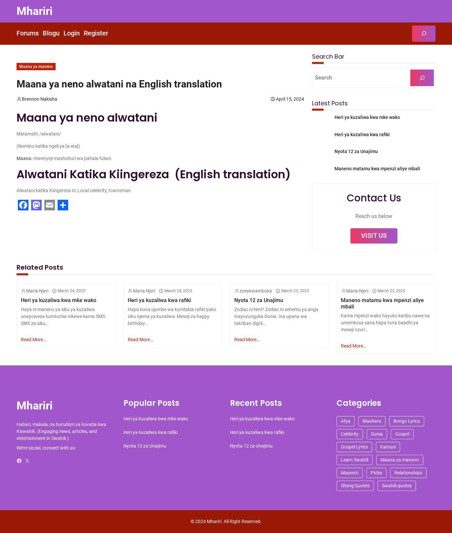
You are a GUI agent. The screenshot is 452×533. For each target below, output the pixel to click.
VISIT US (374, 236)
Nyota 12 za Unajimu (356, 151)
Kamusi (388, 447)
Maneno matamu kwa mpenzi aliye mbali (377, 168)
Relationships (408, 472)
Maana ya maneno (36, 66)
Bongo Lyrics (406, 421)
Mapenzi (349, 472)
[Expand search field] (423, 34)
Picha (376, 472)
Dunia (377, 434)
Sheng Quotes (355, 485)
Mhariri (35, 11)
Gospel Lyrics (354, 447)
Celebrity (350, 434)
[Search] (422, 78)
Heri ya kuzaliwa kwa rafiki (362, 134)
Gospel (402, 434)
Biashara (372, 421)
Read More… (33, 339)
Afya (345, 421)
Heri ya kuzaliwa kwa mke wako (367, 117)
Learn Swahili (354, 459)
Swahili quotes (397, 485)
